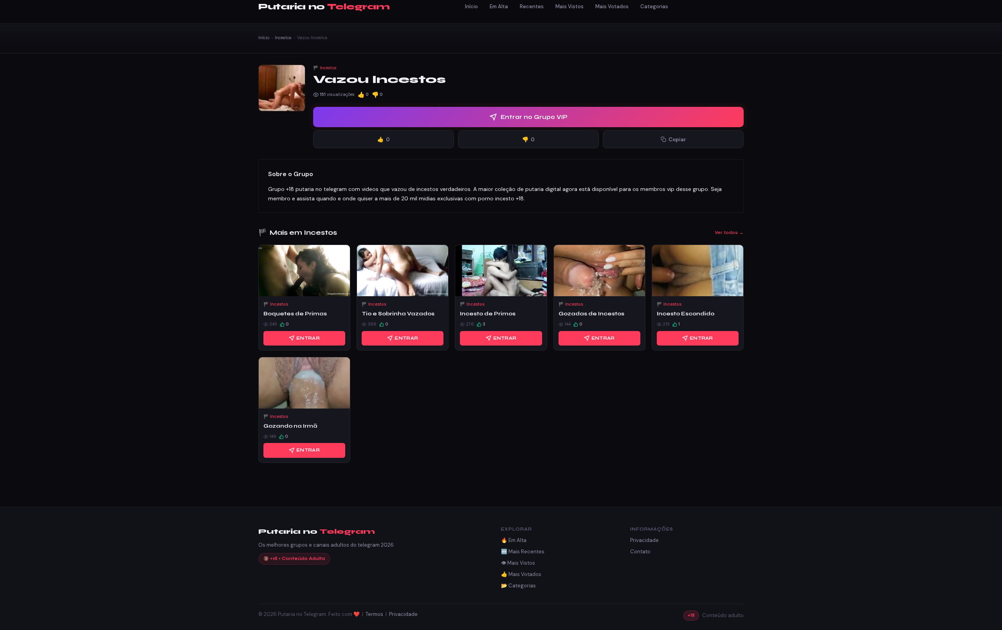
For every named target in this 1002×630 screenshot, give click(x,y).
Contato (640, 551)
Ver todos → (729, 232)
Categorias (654, 6)
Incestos (283, 37)
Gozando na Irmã (290, 426)
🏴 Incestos (325, 67)
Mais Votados (612, 6)
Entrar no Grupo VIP (534, 117)
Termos (374, 614)
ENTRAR (308, 338)
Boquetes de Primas (295, 313)
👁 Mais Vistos (518, 563)
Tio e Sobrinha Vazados (398, 313)
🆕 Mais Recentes (522, 551)
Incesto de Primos (487, 313)
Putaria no (323, 7)
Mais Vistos (569, 6)
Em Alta (499, 6)
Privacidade (644, 540)
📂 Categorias (518, 585)
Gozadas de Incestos (591, 313)
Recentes (532, 6)
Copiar (677, 139)
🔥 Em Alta (513, 540)
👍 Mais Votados (521, 574)
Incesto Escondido (685, 313)
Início (471, 6)
